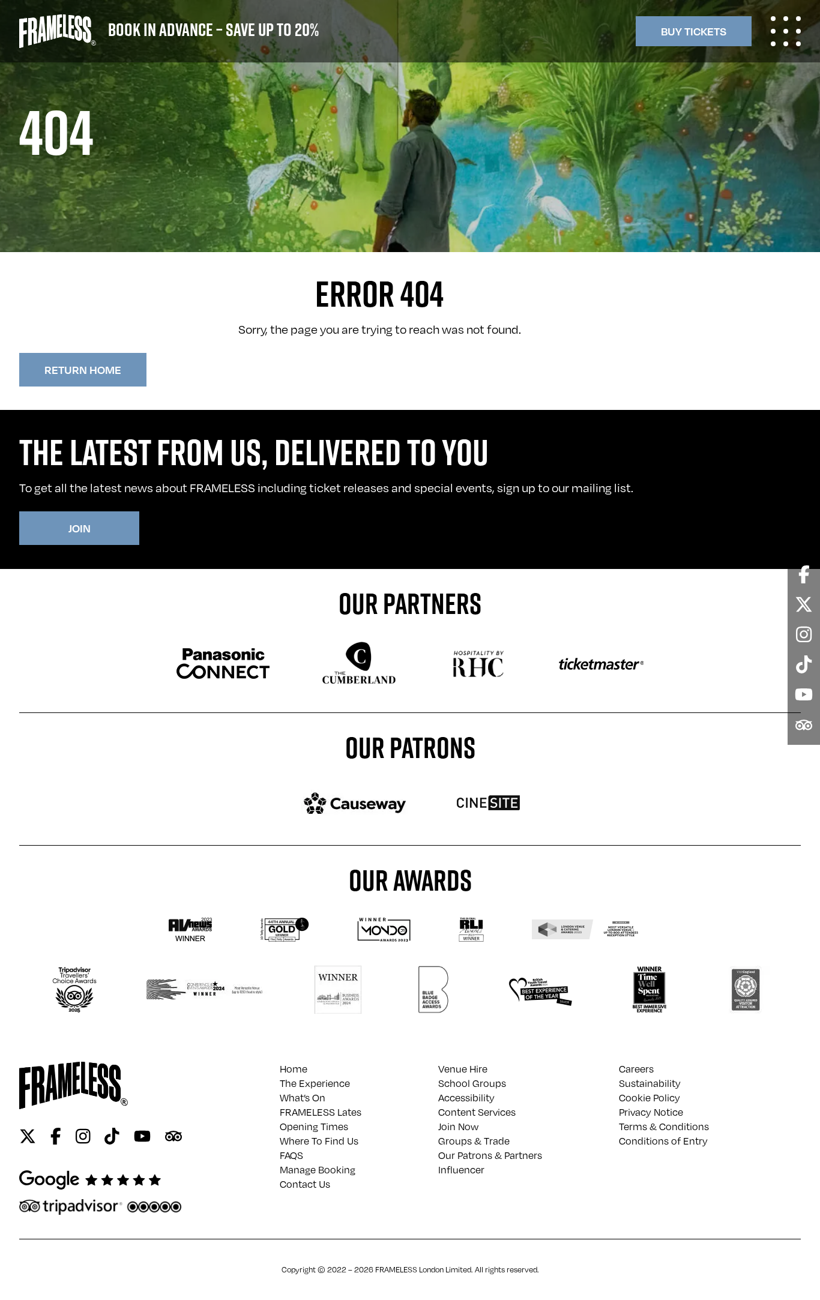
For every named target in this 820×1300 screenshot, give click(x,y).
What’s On (302, 1098)
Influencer (461, 1170)
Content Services (477, 1112)
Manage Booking (317, 1170)
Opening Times (314, 1127)
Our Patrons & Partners (490, 1155)
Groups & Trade (474, 1141)
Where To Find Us (319, 1141)
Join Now (458, 1127)
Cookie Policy (649, 1098)
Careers (636, 1069)
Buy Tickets (693, 31)
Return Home (82, 369)
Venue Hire (462, 1069)
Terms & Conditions (664, 1127)
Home (293, 1069)
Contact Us (305, 1184)
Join (79, 528)
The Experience (315, 1083)
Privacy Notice (651, 1112)
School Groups (472, 1083)
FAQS (291, 1155)
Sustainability (650, 1083)
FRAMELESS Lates (320, 1112)
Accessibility (466, 1098)
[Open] (786, 31)
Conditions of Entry (663, 1141)
